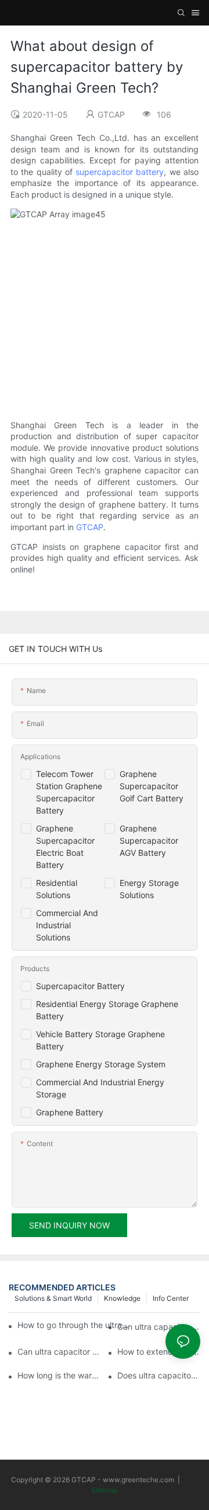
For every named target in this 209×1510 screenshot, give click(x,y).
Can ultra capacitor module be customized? (58, 1351)
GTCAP (89, 527)
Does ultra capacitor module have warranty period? (158, 1375)
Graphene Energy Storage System (100, 1064)
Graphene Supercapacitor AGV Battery (149, 840)
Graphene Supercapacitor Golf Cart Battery (151, 786)
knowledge (122, 1298)
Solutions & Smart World (53, 1298)
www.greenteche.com (138, 1479)
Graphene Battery (69, 1112)
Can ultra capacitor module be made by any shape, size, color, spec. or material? (158, 1327)
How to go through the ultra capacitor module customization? (73, 1325)
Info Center (171, 1298)
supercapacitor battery (119, 172)
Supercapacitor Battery (80, 986)
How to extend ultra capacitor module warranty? (158, 1351)
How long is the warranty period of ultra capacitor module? (58, 1375)
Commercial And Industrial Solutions (67, 925)
